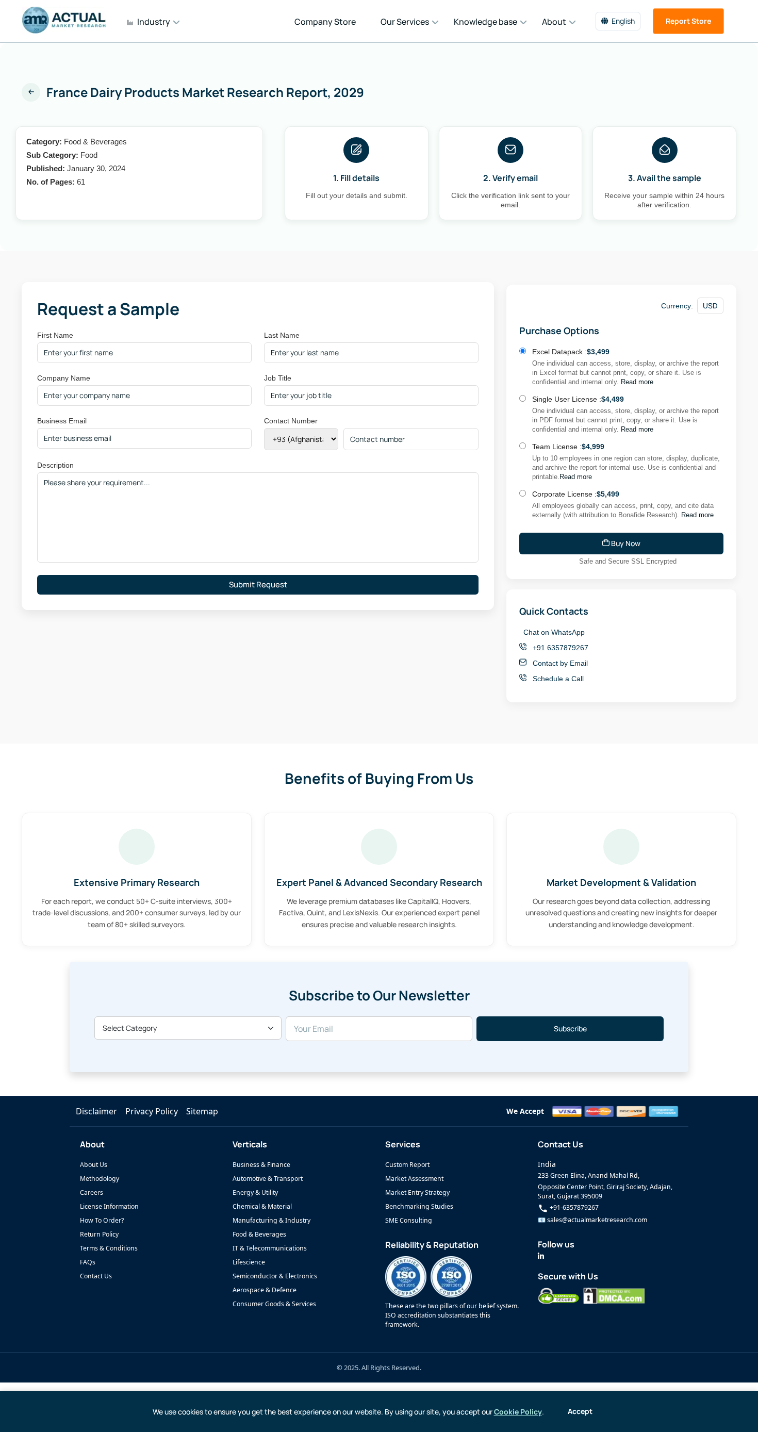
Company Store (325, 21)
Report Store (688, 21)
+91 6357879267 (559, 648)
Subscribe (570, 1028)
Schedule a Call (557, 678)
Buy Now (624, 543)
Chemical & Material (262, 1206)
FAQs (87, 1262)
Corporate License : (575, 494)
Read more (637, 382)
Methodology (99, 1178)
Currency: (677, 306)
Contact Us (96, 1276)
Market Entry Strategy (417, 1192)
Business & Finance (261, 1164)
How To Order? (102, 1220)
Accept (580, 1411)
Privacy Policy (151, 1111)
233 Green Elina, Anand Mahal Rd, (588, 1175)
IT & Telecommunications (270, 1248)
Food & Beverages (259, 1234)
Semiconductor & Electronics (275, 1276)
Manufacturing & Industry (271, 1220)
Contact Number (291, 421)
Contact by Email (559, 663)
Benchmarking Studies (419, 1206)
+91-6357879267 (573, 1207)
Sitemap (202, 1111)
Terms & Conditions (109, 1248)
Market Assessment (414, 1178)
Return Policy (99, 1234)
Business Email (62, 421)
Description (55, 465)
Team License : (568, 446)
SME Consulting (408, 1220)
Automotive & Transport (268, 1178)
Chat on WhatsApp (554, 632)
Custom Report (407, 1164)
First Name (55, 335)
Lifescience (249, 1262)
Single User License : (578, 399)
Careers (91, 1192)
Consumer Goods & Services (274, 1303)
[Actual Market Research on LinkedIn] (541, 1256)
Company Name (63, 378)
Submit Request (258, 584)
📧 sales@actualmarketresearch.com (592, 1219)
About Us (93, 1164)
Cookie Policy (518, 1412)
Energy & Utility (255, 1192)
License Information (109, 1206)
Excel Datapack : (570, 352)
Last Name (282, 335)
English (623, 21)
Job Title (277, 378)
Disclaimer (96, 1111)
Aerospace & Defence (264, 1290)
